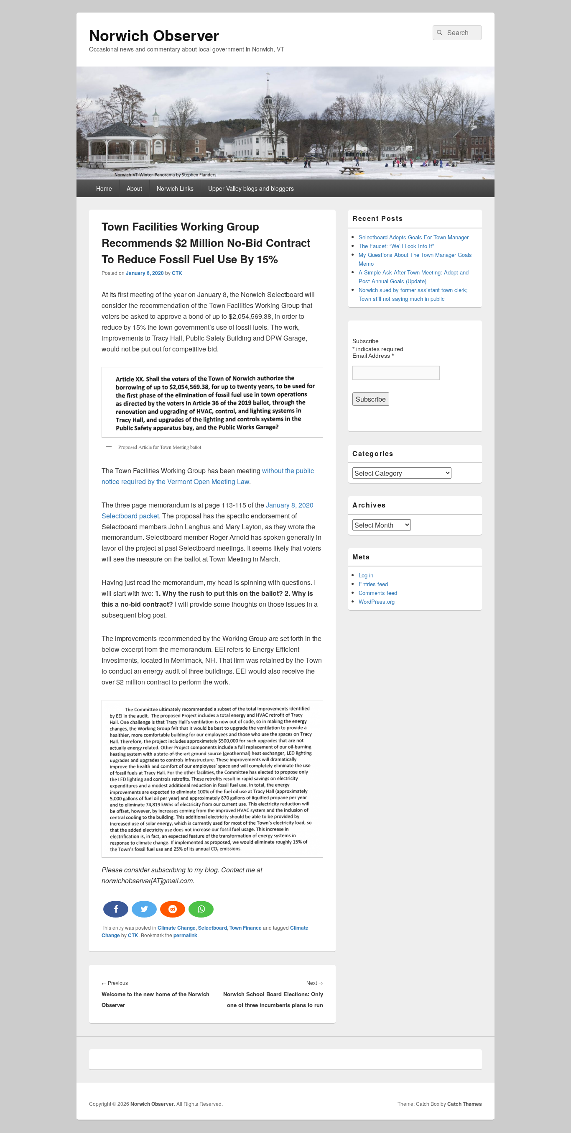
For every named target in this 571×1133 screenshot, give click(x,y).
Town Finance (245, 927)
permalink (185, 935)
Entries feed (373, 584)
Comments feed (378, 593)
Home (104, 188)
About (134, 188)
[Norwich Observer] (285, 177)
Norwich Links (175, 188)
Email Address (373, 355)
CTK (177, 273)
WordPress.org (377, 601)
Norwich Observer (154, 35)
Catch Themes (464, 1103)
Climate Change (177, 927)
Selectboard (212, 927)
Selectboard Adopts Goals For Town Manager (414, 237)
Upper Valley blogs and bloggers (251, 188)
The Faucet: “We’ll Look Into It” (396, 246)
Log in (366, 575)
